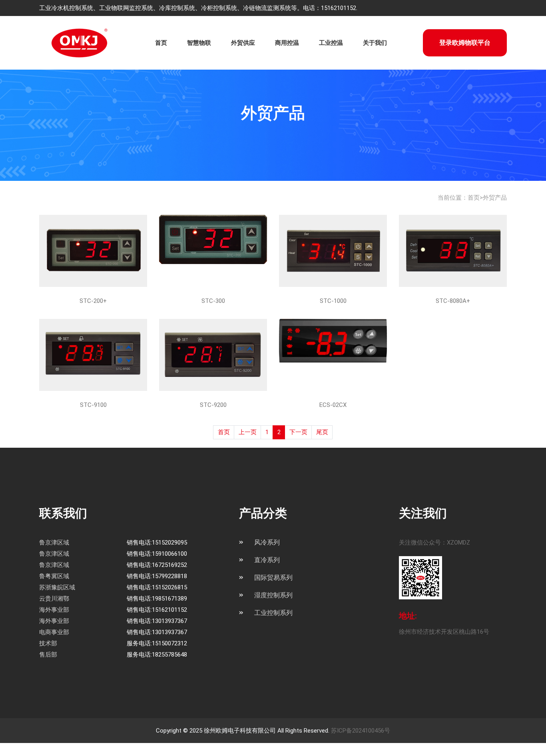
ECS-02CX (333, 405)
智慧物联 (199, 42)
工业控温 (331, 42)
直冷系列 (267, 560)
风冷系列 (267, 542)
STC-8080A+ (453, 300)
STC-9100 (93, 405)
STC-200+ (93, 300)
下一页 (298, 432)
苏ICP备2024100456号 (360, 730)
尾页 (322, 432)
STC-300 (213, 300)
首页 (161, 42)
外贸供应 (243, 42)
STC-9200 (213, 405)
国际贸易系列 (273, 577)
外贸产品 (495, 197)
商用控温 (287, 42)
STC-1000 (333, 300)
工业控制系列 (273, 613)
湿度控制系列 (273, 595)
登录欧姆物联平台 (464, 42)
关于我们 (375, 42)
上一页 (248, 432)
